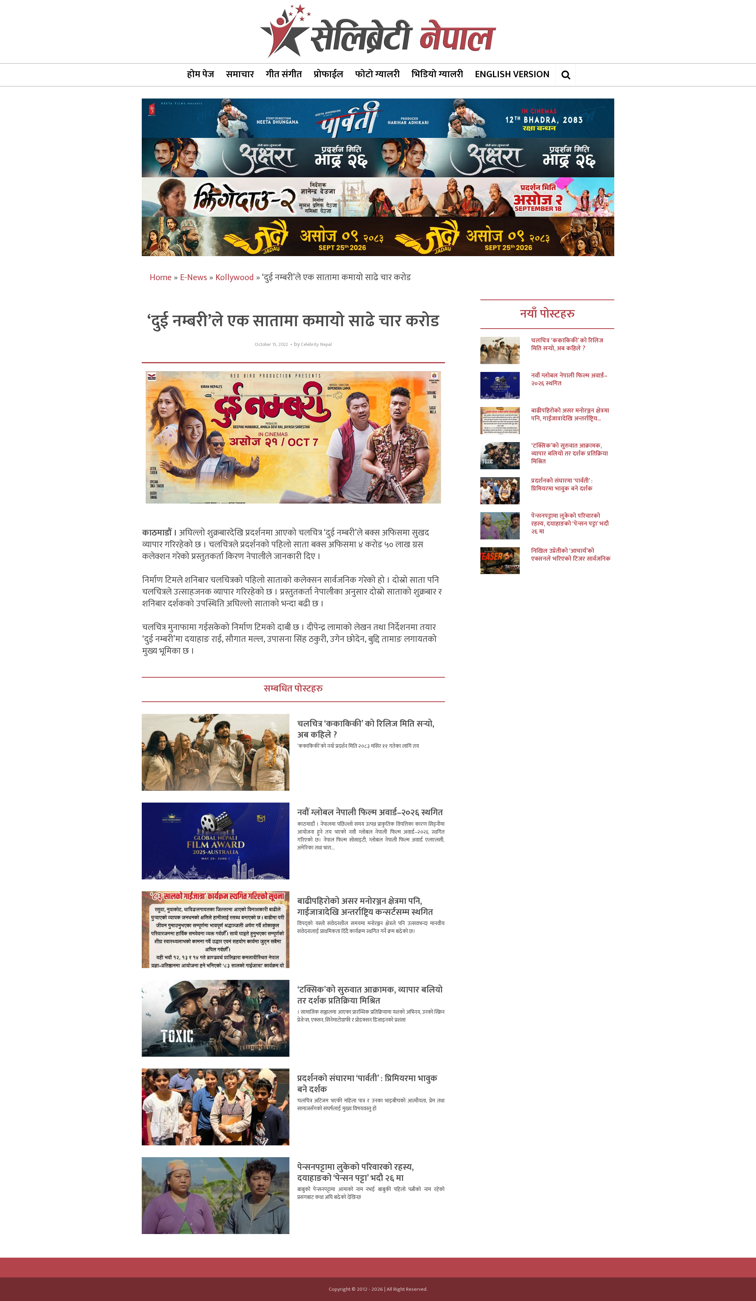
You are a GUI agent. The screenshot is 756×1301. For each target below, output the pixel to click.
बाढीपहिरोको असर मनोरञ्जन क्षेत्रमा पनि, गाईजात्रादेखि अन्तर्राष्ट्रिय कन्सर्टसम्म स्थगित (365, 907)
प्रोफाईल (328, 74)
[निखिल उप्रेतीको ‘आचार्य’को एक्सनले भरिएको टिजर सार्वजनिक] (505, 560)
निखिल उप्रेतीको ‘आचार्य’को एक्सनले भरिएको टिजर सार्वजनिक (571, 555)
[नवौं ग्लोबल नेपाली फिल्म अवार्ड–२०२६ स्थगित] (505, 385)
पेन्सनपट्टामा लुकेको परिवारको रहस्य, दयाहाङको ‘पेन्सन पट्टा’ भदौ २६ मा (355, 1173)
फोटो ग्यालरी (377, 74)
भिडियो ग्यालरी (437, 74)
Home (161, 277)
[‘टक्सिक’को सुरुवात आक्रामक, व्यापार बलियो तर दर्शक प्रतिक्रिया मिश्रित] (505, 455)
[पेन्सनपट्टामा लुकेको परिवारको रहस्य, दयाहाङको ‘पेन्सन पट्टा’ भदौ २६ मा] (505, 525)
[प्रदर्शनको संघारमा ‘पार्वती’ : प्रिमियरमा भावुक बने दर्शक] (505, 490)
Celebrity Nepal (316, 345)
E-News (193, 277)
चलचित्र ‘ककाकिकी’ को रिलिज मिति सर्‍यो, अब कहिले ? (365, 729)
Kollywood (234, 277)
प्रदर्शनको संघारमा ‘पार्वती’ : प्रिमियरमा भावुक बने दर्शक (367, 1084)
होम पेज (200, 74)
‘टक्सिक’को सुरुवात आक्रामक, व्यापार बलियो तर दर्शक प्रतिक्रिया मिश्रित (370, 995)
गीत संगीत (284, 74)
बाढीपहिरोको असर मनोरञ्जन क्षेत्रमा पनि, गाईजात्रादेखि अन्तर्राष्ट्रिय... (570, 415)
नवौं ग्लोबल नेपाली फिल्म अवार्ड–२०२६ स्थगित (370, 812)
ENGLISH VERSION (512, 74)
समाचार (240, 74)
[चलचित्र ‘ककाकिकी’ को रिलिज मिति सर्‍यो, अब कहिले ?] (505, 350)
